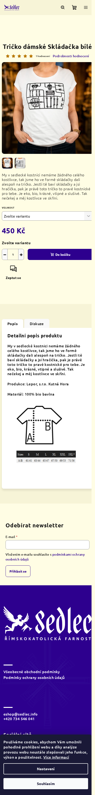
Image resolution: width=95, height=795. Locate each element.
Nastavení (46, 768)
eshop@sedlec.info (20, 713)
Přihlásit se (18, 571)
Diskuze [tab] (37, 323)
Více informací (56, 757)
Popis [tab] (12, 323)
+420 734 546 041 (19, 718)
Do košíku (62, 254)
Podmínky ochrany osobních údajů (34, 677)
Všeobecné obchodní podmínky (31, 671)
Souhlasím (46, 783)
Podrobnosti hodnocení (71, 56)
